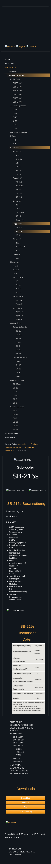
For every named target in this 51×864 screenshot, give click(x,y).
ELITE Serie (15, 79)
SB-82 (18, 189)
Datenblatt (25, 798)
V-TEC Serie (18, 277)
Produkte (10, 68)
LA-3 (15, 273)
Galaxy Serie (15, 323)
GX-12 (18, 365)
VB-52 (18, 235)
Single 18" (17, 152)
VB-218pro (20, 186)
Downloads (11, 433)
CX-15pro (17, 384)
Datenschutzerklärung (22, 852)
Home (8, 59)
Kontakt (9, 63)
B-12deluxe (20, 247)
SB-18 (18, 170)
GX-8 (18, 373)
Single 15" (17, 201)
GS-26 (18, 350)
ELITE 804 (17, 102)
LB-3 (17, 163)
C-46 (15, 125)
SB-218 (19, 197)
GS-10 (18, 342)
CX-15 (15, 388)
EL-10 (15, 422)
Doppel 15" (17, 224)
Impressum (15, 849)
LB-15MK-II (20, 212)
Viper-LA (19, 315)
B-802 (18, 258)
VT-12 (18, 292)
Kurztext (25, 803)
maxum (16, 270)
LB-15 (18, 209)
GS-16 (18, 353)
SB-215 (19, 228)
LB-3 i (18, 167)
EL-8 (15, 418)
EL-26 (15, 414)
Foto (25, 807)
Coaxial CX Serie (17, 380)
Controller (12, 72)
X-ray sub (20, 220)
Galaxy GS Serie (20, 327)
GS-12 (18, 338)
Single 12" (17, 239)
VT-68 (18, 289)
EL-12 (15, 426)
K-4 (14, 144)
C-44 (15, 121)
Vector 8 (19, 300)
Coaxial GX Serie (20, 357)
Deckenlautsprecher (18, 132)
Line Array (14, 262)
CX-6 (15, 403)
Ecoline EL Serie (17, 407)
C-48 (15, 128)
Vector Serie (18, 296)
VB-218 (19, 182)
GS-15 (18, 331)
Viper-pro (19, 312)
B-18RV (19, 159)
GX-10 (18, 369)
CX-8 (15, 399)
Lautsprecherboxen (16, 75)
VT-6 (17, 281)
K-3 (14, 140)
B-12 (17, 243)
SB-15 (18, 216)
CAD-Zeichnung (25, 812)
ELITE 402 (17, 83)
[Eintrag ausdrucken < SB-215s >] (45, 460)
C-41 (15, 110)
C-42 (15, 113)
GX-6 (18, 376)
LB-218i (19, 193)
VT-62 (18, 285)
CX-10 (15, 395)
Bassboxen (14, 148)
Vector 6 (19, 304)
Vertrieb (10, 437)
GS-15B (19, 335)
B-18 (17, 155)
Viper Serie (17, 308)
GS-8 (18, 346)
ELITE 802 (17, 98)
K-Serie (13, 136)
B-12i (18, 250)
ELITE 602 (17, 91)
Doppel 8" (17, 254)
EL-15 (15, 429)
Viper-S (19, 319)
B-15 (17, 205)
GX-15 (18, 361)
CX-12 (15, 392)
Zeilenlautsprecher (18, 106)
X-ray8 (15, 266)
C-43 (15, 117)
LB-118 (18, 174)
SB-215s (19, 231)
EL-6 (15, 411)
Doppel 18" (17, 178)
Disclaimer (15, 854)
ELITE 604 (17, 94)
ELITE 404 (17, 87)
